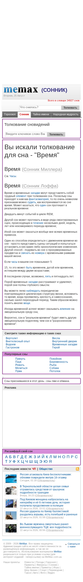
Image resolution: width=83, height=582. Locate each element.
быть (29, 267)
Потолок (55, 371)
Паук (18, 361)
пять (48, 276)
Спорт (43, 570)
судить (31, 202)
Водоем (10, 344)
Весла (56, 338)
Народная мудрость (65, 114)
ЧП (34, 469)
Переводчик (55, 570)
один (43, 205)
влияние (65, 308)
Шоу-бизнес (31, 570)
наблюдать (33, 290)
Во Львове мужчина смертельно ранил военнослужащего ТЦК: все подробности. (46, 526)
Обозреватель (46, 480)
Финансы (42, 564)
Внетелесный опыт (18, 341)
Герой (56, 347)
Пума (18, 371)
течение (38, 223)
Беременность (59, 361)
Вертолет (12, 338)
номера (39, 253)
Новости (29, 562)
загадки (35, 193)
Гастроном (12, 347)
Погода (40, 562)
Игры (56, 567)
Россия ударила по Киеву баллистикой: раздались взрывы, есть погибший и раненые (48, 513)
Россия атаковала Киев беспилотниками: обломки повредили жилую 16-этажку (45, 476)
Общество (45, 469)
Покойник (56, 358)
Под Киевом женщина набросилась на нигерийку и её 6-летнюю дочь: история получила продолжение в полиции (45, 502)
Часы (13, 176)
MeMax (23, 543)
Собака (54, 368)
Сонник (24, 114)
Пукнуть (20, 358)
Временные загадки (64, 344)
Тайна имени (41, 114)
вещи (26, 303)
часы (14, 261)
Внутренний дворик (64, 341)
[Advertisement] (41, 17)
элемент (21, 196)
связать (26, 253)
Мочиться (21, 368)
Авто (35, 572)
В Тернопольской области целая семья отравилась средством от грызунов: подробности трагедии (44, 489)
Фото (43, 572)
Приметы (29, 564)
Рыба (53, 365)
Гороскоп (10, 114)
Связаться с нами (74, 545)
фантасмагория (39, 199)
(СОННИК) (54, 90)
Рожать (19, 365)
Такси (27, 572)
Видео (51, 572)
